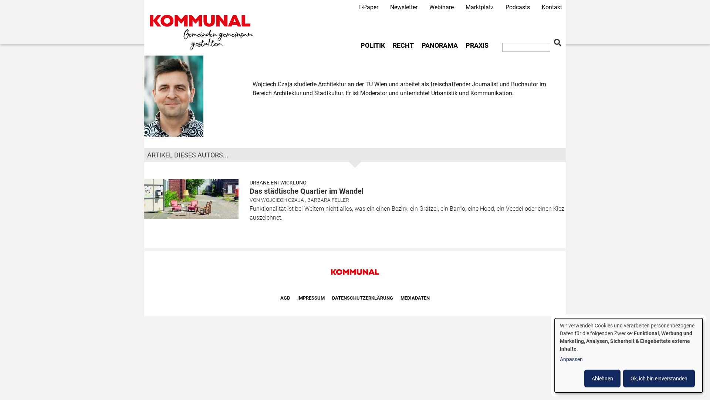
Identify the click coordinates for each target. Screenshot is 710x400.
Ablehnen (602, 378)
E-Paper (368, 7)
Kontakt (552, 7)
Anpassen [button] (571, 359)
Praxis (477, 45)
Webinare (441, 7)
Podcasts (518, 7)
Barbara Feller (328, 200)
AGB (285, 298)
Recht (403, 45)
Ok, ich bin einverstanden (658, 378)
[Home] (203, 33)
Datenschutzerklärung (362, 298)
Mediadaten (415, 298)
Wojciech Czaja (282, 200)
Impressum (311, 298)
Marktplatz (480, 7)
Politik (373, 45)
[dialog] (629, 355)
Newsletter (403, 7)
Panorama (440, 45)
